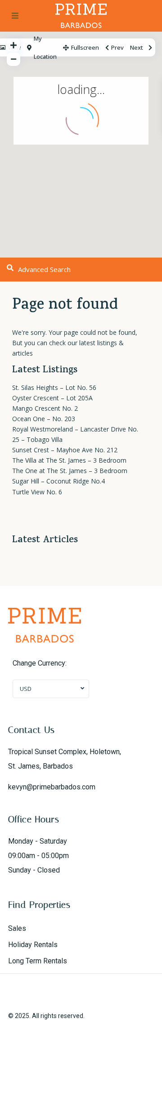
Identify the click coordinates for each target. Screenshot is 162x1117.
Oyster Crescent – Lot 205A (52, 398)
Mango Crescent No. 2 (45, 408)
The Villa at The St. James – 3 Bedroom (69, 460)
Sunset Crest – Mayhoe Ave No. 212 (64, 450)
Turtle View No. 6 (37, 492)
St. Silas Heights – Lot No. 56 (54, 387)
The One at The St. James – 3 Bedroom (69, 470)
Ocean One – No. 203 (43, 418)
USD (26, 689)
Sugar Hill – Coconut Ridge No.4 (58, 481)
